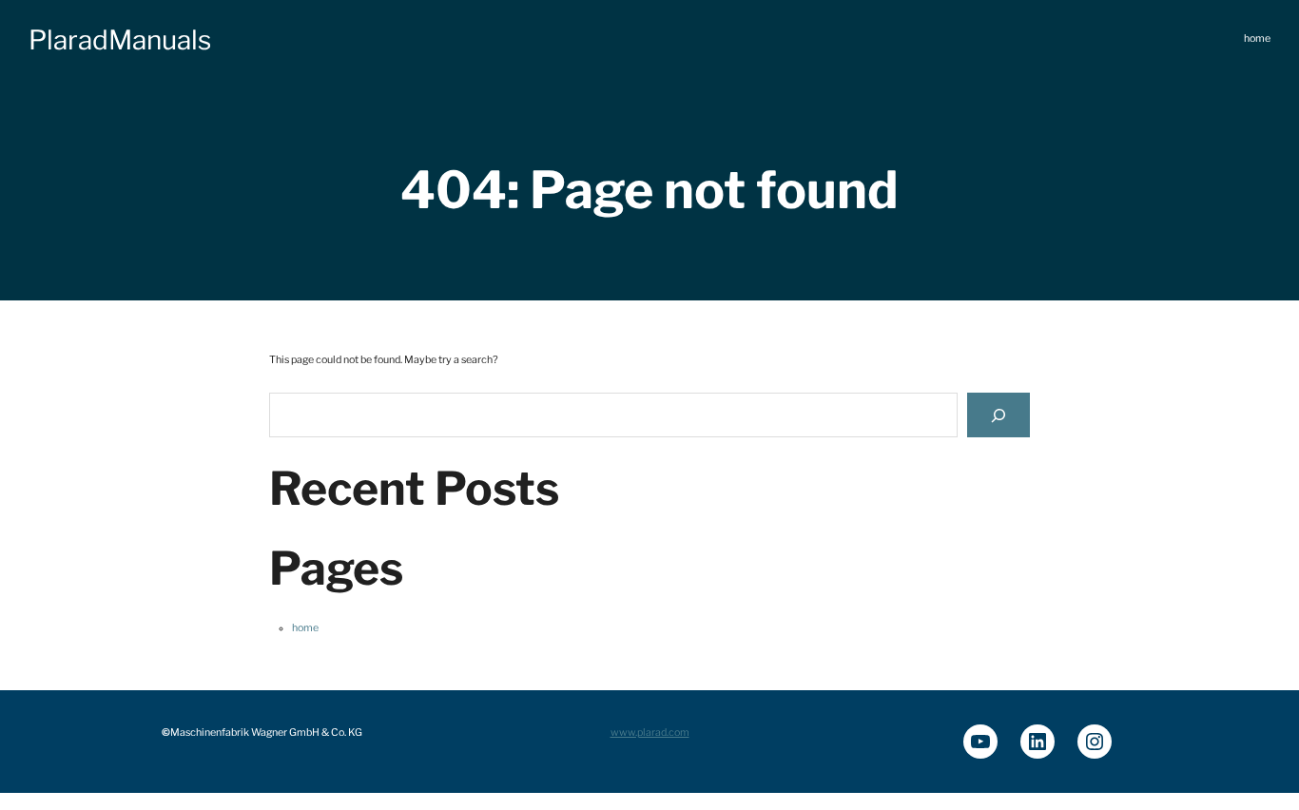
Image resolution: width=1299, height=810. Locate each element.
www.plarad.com (650, 732)
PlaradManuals (120, 40)
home (305, 628)
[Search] (998, 415)
